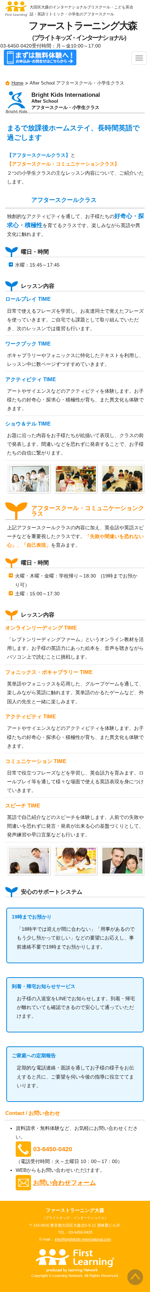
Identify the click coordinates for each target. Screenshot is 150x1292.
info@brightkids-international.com (83, 1239)
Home (17, 83)
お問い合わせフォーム (64, 1182)
